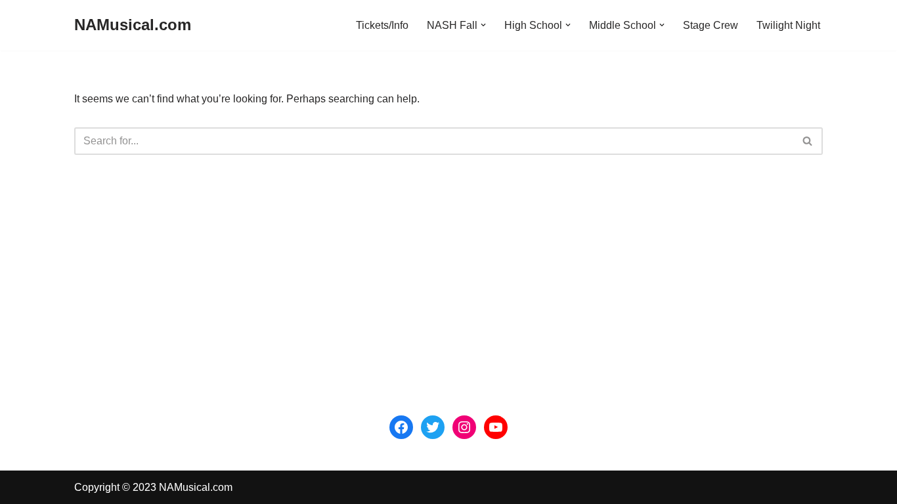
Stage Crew (710, 25)
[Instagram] (464, 427)
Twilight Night (788, 25)
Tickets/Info (382, 25)
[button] (483, 25)
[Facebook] (401, 427)
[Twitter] (433, 427)
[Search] (808, 141)
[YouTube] (496, 427)
